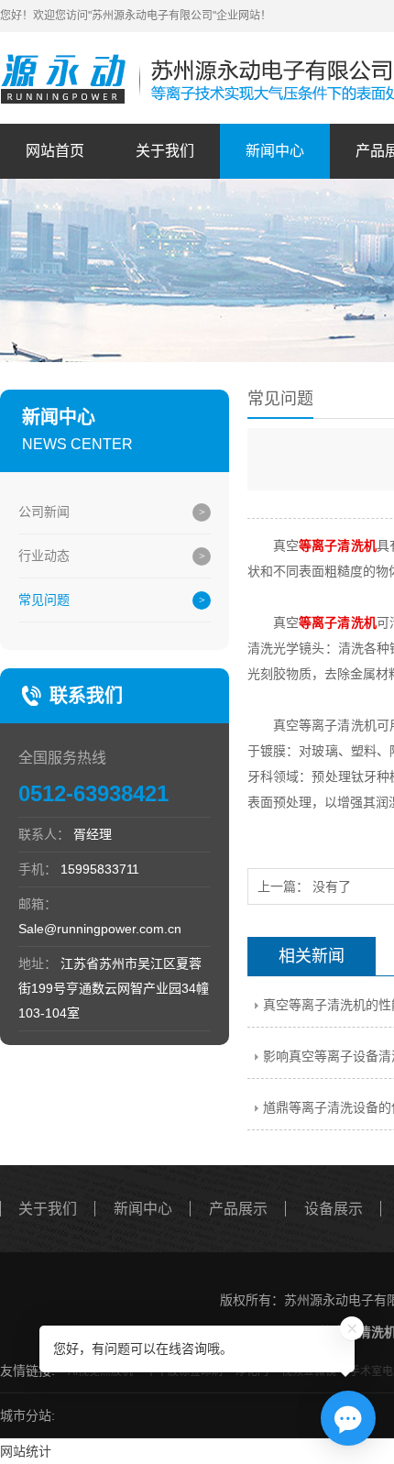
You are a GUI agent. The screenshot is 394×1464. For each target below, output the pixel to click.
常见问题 (44, 599)
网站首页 (55, 151)
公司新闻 (44, 511)
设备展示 (333, 1208)
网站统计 (25, 1451)
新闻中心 (275, 151)
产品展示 (238, 1208)
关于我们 (165, 151)
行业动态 (44, 555)
